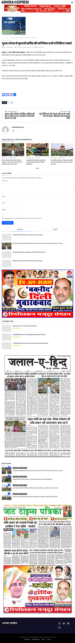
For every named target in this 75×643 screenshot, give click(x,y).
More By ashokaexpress (23, 139)
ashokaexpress (10, 47)
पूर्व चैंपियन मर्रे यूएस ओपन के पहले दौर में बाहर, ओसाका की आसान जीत (54, 115)
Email (3, 203)
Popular (20, 229)
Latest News (27, 639)
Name (4, 196)
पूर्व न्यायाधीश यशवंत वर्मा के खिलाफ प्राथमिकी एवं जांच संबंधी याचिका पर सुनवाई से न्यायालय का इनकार (62, 162)
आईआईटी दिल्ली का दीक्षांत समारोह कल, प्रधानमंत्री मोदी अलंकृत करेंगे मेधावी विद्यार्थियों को (36, 162)
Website (4, 209)
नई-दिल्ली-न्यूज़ (20, 155)
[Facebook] (59, 623)
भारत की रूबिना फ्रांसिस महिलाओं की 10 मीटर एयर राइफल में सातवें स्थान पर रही (20, 115)
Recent (55, 229)
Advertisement (36, 639)
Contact (49, 639)
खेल (8, 38)
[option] (13, 154)
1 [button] (36, 168)
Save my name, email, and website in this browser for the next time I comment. (22, 218)
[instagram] (59, 627)
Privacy (43, 639)
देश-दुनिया (14, 155)
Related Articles (8, 139)
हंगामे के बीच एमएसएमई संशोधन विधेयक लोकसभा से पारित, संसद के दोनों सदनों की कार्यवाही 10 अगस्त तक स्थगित (12, 162)
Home (3, 38)
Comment (5, 180)
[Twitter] (64, 623)
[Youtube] (68, 623)
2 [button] (38, 168)
